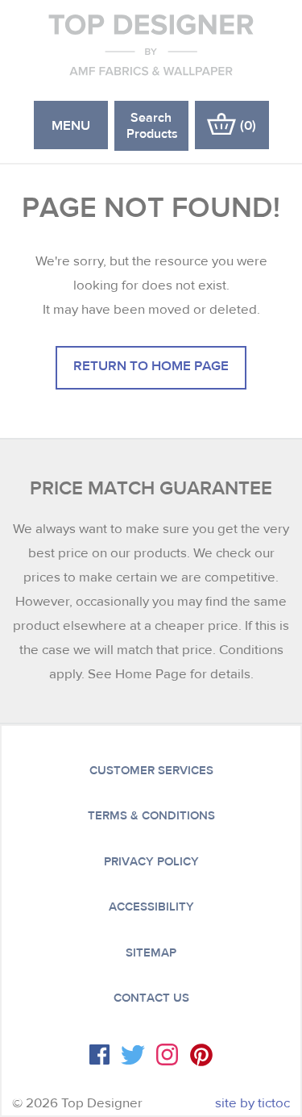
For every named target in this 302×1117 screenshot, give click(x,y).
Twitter (133, 1055)
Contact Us (151, 997)
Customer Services (151, 770)
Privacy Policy (151, 861)
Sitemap (151, 952)
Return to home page (151, 365)
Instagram (167, 1054)
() (248, 124)
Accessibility (151, 906)
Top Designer (151, 44)
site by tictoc (252, 1102)
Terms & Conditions (151, 815)
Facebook (99, 1054)
